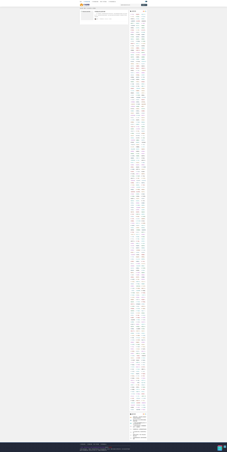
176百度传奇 (133, 281)
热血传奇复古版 (133, 88)
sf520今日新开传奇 (144, 30)
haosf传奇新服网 (139, 259)
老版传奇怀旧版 (139, 66)
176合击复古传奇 (139, 52)
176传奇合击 (144, 268)
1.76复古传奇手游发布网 (144, 389)
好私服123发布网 (133, 265)
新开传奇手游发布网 (133, 326)
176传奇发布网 (144, 317)
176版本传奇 (133, 400)
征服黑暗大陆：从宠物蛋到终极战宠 (139, 429)
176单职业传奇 (133, 169)
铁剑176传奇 (144, 160)
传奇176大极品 (139, 362)
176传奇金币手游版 (144, 43)
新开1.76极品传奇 (139, 173)
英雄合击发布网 (144, 25)
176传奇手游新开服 (139, 34)
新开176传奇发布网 (133, 304)
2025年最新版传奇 (139, 137)
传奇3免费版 (144, 101)
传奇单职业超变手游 (133, 48)
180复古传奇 (139, 349)
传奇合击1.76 (139, 101)
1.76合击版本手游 (133, 14)
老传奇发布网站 (139, 194)
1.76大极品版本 (133, 238)
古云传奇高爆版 (133, 313)
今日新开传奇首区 (139, 18)
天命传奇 (133, 25)
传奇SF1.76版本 (133, 124)
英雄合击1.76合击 (144, 274)
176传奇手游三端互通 (144, 41)
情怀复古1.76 (144, 247)
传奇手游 (133, 160)
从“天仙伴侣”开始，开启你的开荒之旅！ (139, 432)
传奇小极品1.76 (133, 315)
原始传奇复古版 (139, 151)
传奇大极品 (133, 349)
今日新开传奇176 (133, 194)
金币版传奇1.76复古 (144, 45)
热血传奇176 (144, 344)
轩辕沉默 (133, 106)
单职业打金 (133, 70)
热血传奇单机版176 (144, 313)
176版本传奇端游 (133, 351)
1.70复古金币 (139, 315)
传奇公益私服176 (133, 34)
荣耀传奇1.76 (144, 88)
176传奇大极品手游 (133, 297)
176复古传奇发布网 (144, 360)
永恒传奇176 (133, 409)
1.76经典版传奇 (139, 160)
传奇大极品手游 (139, 387)
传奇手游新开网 (139, 72)
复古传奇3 (144, 104)
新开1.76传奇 (133, 23)
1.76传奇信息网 (144, 200)
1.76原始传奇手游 (144, 371)
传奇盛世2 (138, 304)
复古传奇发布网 (133, 301)
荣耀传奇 (144, 70)
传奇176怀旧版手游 (139, 50)
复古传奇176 (139, 351)
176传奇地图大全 (112, 1)
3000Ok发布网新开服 (144, 263)
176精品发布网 (133, 196)
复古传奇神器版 (144, 66)
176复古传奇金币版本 (139, 344)
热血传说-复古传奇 (144, 207)
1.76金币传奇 (144, 400)
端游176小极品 (144, 324)
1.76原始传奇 (144, 375)
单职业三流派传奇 (133, 27)
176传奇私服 (144, 178)
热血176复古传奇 (144, 326)
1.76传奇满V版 (139, 86)
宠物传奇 (133, 104)
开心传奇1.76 (133, 396)
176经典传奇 (133, 371)
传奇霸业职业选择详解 (100, 11)
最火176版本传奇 (133, 331)
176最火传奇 (139, 283)
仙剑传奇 (133, 319)
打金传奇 (133, 254)
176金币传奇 (144, 349)
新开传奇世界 (139, 77)
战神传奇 (133, 21)
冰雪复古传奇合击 (133, 328)
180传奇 (138, 358)
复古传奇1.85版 (144, 131)
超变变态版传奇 (133, 342)
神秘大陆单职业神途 (144, 95)
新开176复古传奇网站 (139, 223)
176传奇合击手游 (139, 104)
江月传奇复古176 (133, 95)
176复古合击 (144, 378)
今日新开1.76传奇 (139, 236)
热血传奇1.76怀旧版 (139, 245)
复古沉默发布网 (133, 200)
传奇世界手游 (133, 250)
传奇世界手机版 (144, 234)
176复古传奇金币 (144, 353)
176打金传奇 (139, 308)
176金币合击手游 (133, 99)
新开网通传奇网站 (133, 229)
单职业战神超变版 (139, 81)
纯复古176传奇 (144, 169)
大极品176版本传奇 (139, 326)
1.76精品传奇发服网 (133, 236)
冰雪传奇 (138, 187)
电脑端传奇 (139, 146)
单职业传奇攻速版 (144, 27)
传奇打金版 (144, 128)
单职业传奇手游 (144, 205)
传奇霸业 (133, 101)
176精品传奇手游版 (133, 295)
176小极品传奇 (144, 250)
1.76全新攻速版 (133, 346)
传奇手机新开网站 (144, 241)
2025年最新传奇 (133, 146)
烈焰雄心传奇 (144, 133)
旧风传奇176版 (133, 128)
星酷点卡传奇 (139, 140)
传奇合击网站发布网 (133, 216)
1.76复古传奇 (133, 247)
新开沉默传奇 (133, 68)
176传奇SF (133, 119)
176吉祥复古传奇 (144, 286)
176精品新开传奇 (139, 189)
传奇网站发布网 (144, 342)
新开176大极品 (139, 169)
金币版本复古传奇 (144, 252)
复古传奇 (133, 405)
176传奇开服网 (133, 344)
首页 (81, 1)
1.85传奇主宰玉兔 (144, 243)
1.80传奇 (144, 167)
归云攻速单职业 (133, 61)
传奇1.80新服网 (139, 158)
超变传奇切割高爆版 (144, 272)
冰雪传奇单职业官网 (133, 243)
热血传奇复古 (139, 225)
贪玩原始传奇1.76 (139, 371)
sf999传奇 (138, 221)
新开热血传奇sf (144, 259)
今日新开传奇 (144, 158)
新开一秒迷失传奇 (144, 106)
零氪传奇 (133, 144)
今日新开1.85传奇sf (133, 30)
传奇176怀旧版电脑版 (139, 182)
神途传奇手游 (144, 39)
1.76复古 (144, 407)
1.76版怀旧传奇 (144, 137)
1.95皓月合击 (133, 337)
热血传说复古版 (139, 162)
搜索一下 (144, 4)
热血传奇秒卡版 (139, 198)
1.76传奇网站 (133, 218)
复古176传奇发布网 (139, 366)
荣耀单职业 (144, 72)
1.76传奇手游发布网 (139, 396)
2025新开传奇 (133, 90)
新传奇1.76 (133, 310)
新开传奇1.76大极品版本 (139, 185)
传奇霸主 (138, 229)
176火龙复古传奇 (139, 337)
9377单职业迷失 (139, 135)
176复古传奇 (144, 409)
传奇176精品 (144, 306)
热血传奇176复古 (139, 292)
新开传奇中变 (139, 113)
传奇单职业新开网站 (133, 205)
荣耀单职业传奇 (139, 90)
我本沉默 (133, 180)
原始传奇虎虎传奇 (133, 299)
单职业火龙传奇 (133, 189)
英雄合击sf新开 (144, 254)
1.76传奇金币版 (133, 256)
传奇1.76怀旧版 (133, 252)
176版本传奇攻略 (133, 387)
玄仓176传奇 (144, 281)
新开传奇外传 (139, 36)
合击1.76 (133, 126)
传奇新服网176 (144, 304)
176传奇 (133, 360)
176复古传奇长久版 (144, 308)
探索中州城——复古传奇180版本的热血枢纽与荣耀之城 (139, 417)
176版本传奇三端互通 (133, 391)
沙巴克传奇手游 (139, 16)
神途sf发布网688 (144, 265)
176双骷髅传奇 (139, 288)
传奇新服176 (133, 407)
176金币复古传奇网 (139, 176)
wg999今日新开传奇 (144, 63)
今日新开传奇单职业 (139, 216)
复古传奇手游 (144, 99)
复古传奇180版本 (139, 14)
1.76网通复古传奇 (139, 238)
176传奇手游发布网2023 (133, 355)
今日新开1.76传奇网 (144, 236)
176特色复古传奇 (139, 322)
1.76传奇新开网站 (133, 214)
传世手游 (144, 180)
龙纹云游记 (139, 108)
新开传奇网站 (139, 149)
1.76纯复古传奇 (144, 176)
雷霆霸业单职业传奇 (133, 50)
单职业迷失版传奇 (133, 203)
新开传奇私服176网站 (144, 173)
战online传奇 (144, 225)
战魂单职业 (144, 209)
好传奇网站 (139, 209)
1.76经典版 (133, 398)
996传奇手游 (139, 21)
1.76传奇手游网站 (139, 380)
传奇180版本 (133, 18)
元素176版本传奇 (133, 324)
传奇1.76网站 (139, 243)
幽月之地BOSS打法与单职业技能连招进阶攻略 (139, 420)
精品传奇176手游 (133, 92)
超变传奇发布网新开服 (144, 214)
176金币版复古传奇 (139, 272)
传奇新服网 (133, 221)
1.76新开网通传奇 (139, 70)
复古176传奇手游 (133, 380)
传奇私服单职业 (133, 122)
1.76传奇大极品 (144, 261)
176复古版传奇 (139, 333)
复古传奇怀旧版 (133, 270)
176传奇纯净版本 (139, 263)
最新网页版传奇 (133, 158)
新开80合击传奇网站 (139, 247)
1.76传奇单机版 (139, 117)
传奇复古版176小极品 (139, 297)
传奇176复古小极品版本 (139, 281)
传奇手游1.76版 (144, 393)
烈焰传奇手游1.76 (144, 48)
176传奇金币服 (86, 1)
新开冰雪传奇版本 (144, 182)
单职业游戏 (139, 124)
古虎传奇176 (144, 171)
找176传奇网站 (144, 382)
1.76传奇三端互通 (133, 16)
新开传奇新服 (144, 140)
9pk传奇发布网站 (139, 191)
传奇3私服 (133, 115)
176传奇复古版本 (133, 79)
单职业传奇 (144, 164)
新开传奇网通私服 (144, 52)
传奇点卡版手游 (139, 110)
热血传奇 (138, 265)
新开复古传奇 (139, 203)
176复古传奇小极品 (133, 364)
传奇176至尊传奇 (144, 297)
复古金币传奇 (144, 122)
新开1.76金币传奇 (139, 43)
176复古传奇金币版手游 (139, 317)
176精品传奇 (144, 405)
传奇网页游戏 (139, 270)
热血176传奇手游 (133, 43)
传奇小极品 (144, 391)
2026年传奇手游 (139, 54)
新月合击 (138, 286)
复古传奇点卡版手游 (139, 45)
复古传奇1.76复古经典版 (133, 135)
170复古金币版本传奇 (144, 337)
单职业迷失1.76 (133, 277)
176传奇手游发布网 (139, 364)
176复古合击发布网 (139, 122)
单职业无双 (144, 256)
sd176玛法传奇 (139, 25)
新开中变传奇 (144, 115)
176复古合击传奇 (133, 223)
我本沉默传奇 (133, 358)
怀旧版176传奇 (133, 308)
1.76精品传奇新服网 (144, 364)
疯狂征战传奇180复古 (144, 36)
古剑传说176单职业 (133, 171)
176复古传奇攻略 (139, 369)
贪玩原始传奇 (144, 113)
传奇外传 (144, 355)
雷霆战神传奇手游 (144, 79)
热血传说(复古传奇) (139, 99)
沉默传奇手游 (133, 261)
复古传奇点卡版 (139, 142)
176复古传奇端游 (144, 346)
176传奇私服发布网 (144, 196)
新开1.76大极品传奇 (144, 232)
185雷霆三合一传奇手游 (133, 59)
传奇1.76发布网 (133, 384)
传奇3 (133, 290)
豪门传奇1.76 (133, 212)
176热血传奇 (144, 301)
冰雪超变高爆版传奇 (133, 322)
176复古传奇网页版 (133, 375)
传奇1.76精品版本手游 (144, 84)
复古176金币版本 (133, 178)
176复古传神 (144, 362)
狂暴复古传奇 (144, 277)
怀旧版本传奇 (139, 75)
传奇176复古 (139, 353)
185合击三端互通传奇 (144, 16)
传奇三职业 (133, 167)
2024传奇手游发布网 (133, 245)
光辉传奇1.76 (133, 164)
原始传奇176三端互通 (133, 283)
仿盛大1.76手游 (144, 299)
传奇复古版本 (133, 77)
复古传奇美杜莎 (139, 256)
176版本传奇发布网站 (139, 205)
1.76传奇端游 (139, 375)
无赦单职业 (144, 110)
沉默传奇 (138, 402)
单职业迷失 (133, 209)
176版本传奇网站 (139, 171)
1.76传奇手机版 (144, 135)
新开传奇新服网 (144, 245)
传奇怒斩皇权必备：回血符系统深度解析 (139, 438)
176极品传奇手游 (139, 393)
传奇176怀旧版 (103, 1)
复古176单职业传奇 (144, 14)
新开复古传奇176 (144, 227)
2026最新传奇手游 (144, 32)
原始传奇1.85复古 (133, 81)
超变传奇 (144, 229)
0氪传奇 (143, 54)
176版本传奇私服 (139, 335)
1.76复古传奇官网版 (139, 241)
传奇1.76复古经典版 (144, 92)
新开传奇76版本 (139, 277)
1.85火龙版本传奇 (144, 187)
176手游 (133, 393)
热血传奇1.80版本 (144, 81)
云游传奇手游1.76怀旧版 (139, 59)
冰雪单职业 (139, 252)
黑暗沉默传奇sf (139, 48)
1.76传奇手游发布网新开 (133, 369)
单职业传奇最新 (139, 261)
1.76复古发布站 (133, 232)
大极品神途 (139, 295)
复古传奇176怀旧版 (139, 373)
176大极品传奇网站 (133, 173)
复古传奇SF (139, 119)
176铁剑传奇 (133, 176)
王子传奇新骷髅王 (139, 27)
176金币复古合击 (133, 52)
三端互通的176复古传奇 (139, 378)
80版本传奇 (133, 373)
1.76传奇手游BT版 (133, 45)
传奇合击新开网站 (133, 227)
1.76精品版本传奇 (139, 384)
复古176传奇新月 (144, 288)
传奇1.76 (133, 234)
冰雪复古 (138, 250)
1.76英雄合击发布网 (139, 30)
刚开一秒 (144, 396)
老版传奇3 (144, 21)
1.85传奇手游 (139, 153)
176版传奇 (139, 346)
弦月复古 (144, 142)
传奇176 (143, 295)
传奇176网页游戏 (139, 214)
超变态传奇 (133, 137)
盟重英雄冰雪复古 (144, 57)
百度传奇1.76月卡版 (139, 144)
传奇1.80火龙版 (133, 72)
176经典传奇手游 (144, 335)
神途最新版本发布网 (139, 92)
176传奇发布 (139, 301)
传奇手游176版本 (133, 353)
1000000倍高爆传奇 (144, 366)
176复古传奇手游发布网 (144, 358)
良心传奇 (133, 149)
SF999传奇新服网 (139, 133)
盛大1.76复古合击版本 (144, 86)
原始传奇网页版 (133, 113)
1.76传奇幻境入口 (220, 450)
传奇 (138, 382)
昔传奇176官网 (144, 218)
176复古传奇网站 (133, 382)
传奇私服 (138, 97)
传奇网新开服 (139, 227)
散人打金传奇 (139, 68)
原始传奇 (133, 402)
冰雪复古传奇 (133, 182)
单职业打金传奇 (139, 268)
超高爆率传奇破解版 (133, 151)
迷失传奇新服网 (144, 126)
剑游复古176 (139, 106)
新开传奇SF (133, 57)
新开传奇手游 (133, 66)
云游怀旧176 (133, 317)
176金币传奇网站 (139, 407)
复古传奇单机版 (133, 75)
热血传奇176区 (144, 333)
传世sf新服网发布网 (133, 117)
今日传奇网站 (144, 221)
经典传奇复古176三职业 (133, 286)
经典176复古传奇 (139, 391)
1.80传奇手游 (144, 124)
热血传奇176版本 (139, 360)
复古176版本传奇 (144, 340)
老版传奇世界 (144, 283)
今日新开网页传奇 (144, 194)
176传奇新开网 (133, 340)
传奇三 (138, 355)
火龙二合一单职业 (139, 232)
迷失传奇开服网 (144, 149)
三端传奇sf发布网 (133, 274)
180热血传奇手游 (139, 41)
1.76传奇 (144, 398)
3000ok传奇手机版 (133, 108)
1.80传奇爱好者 (144, 146)
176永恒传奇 (144, 319)
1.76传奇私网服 (139, 131)
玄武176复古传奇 (144, 322)
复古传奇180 (139, 39)
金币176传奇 (144, 380)
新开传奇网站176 (144, 191)
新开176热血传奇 (133, 241)
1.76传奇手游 (219, 445)
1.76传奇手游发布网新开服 (133, 362)
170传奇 (133, 292)
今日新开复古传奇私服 (133, 41)
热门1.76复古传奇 (139, 234)
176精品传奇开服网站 (133, 389)
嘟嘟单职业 (133, 207)
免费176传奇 (133, 198)
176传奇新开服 (95, 1)
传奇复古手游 (133, 333)
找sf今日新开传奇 (133, 263)
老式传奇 (133, 140)
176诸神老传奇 (133, 288)
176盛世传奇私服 (139, 310)
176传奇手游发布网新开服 (133, 155)
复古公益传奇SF (133, 39)
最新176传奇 (144, 369)
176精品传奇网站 (144, 290)
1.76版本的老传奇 (133, 84)
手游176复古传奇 (139, 389)
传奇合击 (138, 398)
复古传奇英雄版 (139, 23)
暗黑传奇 (138, 88)
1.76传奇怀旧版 (144, 77)
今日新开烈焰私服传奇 (133, 36)
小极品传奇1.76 (139, 306)
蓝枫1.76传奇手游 (144, 50)
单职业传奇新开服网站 (144, 189)
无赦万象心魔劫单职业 (133, 110)
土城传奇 (138, 328)
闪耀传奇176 (144, 203)
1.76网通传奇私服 (139, 178)
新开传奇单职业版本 (139, 212)
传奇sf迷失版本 (144, 18)
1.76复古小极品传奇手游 (144, 23)
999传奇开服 (139, 128)
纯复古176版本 (144, 384)
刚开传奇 (133, 191)
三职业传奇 (133, 259)
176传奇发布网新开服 (144, 216)
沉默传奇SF (139, 57)
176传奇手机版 (139, 95)
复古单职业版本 (144, 279)
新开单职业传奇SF (133, 54)
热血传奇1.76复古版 (139, 79)
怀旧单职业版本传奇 (133, 142)
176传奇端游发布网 (139, 340)
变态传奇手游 (139, 324)
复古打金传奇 (144, 331)
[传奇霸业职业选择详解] (87, 15)
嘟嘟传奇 (144, 402)
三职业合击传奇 (139, 254)
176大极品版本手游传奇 (139, 115)
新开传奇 (138, 409)
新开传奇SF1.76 (144, 117)
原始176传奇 (133, 131)
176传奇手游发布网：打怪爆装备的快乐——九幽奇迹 (139, 426)
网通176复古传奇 (139, 331)
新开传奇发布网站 (144, 155)
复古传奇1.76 (139, 200)
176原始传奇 (139, 319)
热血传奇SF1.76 (144, 119)
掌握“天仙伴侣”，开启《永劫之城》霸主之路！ (139, 435)
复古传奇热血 (139, 164)
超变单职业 (133, 153)
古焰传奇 (138, 290)
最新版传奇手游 (133, 63)
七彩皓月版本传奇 (139, 274)
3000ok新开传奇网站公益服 (144, 108)
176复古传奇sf (133, 335)
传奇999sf (144, 61)
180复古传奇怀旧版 (133, 86)
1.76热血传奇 (139, 126)
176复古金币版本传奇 (144, 387)
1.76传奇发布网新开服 (139, 279)
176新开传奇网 (133, 225)
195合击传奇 (144, 315)
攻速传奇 (138, 180)
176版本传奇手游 (133, 378)
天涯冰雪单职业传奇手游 (133, 32)
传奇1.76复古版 (133, 162)
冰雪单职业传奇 (133, 97)
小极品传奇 (133, 133)
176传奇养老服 (133, 279)
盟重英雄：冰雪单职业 (144, 59)
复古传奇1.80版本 (144, 212)
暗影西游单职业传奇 (144, 90)
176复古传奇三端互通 (144, 373)
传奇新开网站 (144, 151)
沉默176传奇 (144, 68)
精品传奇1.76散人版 (139, 342)
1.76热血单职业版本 (144, 185)
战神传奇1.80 (144, 34)
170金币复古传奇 (133, 366)
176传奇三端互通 (139, 313)
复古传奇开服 (144, 238)
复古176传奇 (144, 351)
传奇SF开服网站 (144, 153)
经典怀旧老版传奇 (144, 75)
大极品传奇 (139, 196)
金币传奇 (144, 97)
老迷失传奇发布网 (144, 198)
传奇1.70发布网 (139, 63)
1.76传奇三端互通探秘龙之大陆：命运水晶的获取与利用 (139, 423)
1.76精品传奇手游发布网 (144, 144)
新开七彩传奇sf (133, 272)
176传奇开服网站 (133, 306)
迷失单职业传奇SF (139, 32)
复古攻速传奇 (139, 167)
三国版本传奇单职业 (144, 162)
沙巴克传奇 (144, 328)
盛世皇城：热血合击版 (139, 84)
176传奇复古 (144, 292)
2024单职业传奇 (139, 218)
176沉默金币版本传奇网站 (133, 185)
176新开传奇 (133, 187)
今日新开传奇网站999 (144, 270)
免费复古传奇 (139, 155)
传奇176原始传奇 (139, 299)
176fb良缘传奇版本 (139, 61)
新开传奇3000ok (133, 268)
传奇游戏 (138, 405)
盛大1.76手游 (144, 310)
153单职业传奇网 (144, 223)
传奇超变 (138, 207)
